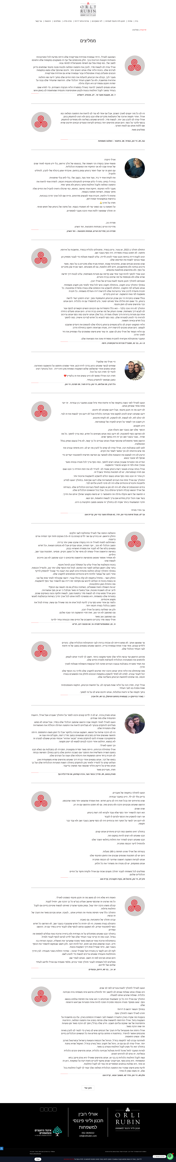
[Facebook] (54, 1109)
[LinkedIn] (46, 1109)
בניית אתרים (47, 1151)
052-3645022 (88, 1133)
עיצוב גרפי (32, 1151)
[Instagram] (42, 1109)
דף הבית (143, 30)
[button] (1, 1148)
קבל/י (38, 1159)
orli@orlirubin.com (88, 1136)
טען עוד (88, 1088)
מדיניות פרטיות (108, 1151)
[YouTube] (50, 1109)
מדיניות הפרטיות (69, 1159)
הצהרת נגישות (116, 1151)
